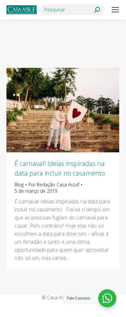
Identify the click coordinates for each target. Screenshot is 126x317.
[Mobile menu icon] (115, 9)
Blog (19, 184)
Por (53, 184)
